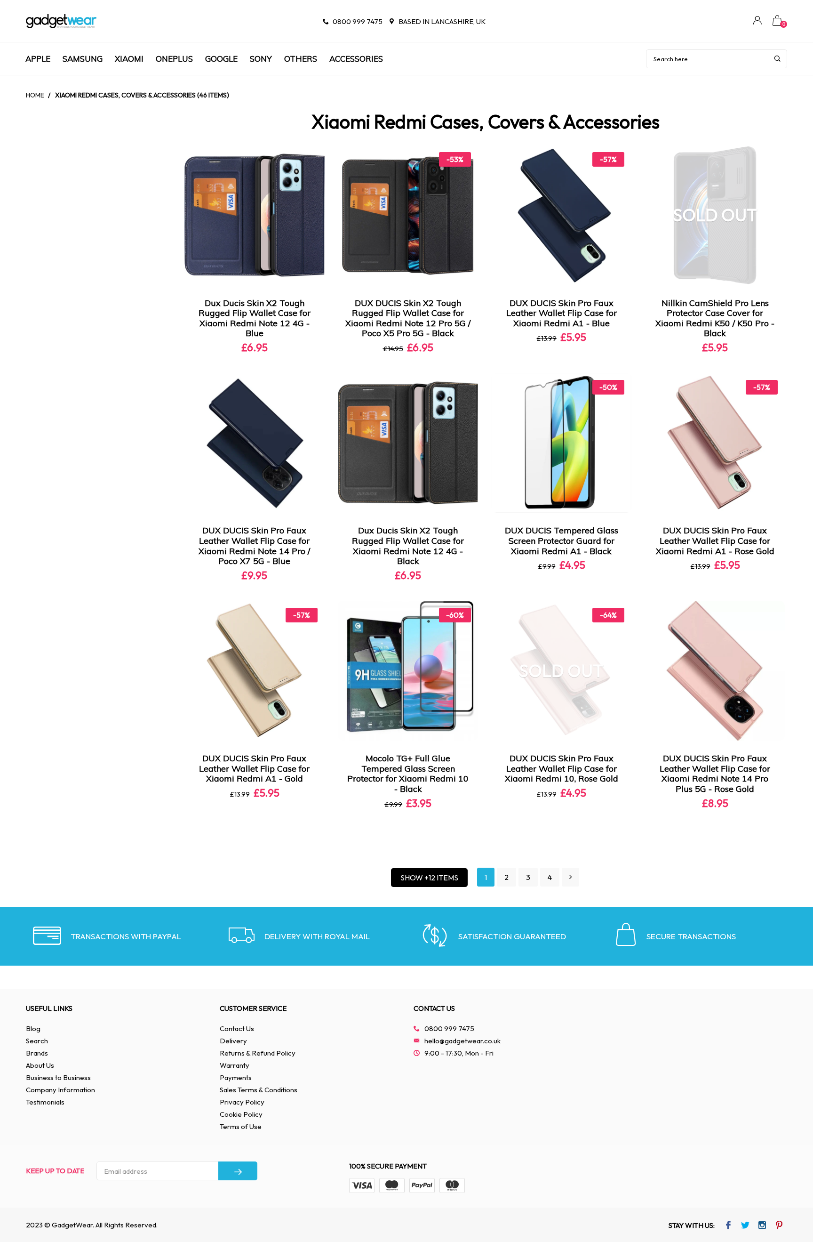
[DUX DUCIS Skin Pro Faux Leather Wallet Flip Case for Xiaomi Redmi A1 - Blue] (562, 215)
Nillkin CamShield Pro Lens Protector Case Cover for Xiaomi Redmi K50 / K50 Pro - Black (714, 318)
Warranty (234, 1065)
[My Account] (757, 21)
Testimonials (45, 1101)
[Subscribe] (237, 1170)
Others (300, 59)
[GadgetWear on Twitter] (745, 1226)
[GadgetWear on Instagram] (762, 1226)
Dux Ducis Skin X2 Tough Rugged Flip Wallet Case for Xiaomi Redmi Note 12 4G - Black (408, 545)
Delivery (233, 1040)
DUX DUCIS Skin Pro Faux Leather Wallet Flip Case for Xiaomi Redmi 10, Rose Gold (561, 768)
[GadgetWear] (61, 21)
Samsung (83, 59)
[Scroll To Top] (787, 1168)
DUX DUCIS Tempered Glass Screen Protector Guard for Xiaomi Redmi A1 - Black (561, 540)
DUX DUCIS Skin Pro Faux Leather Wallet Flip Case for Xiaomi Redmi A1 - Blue (561, 313)
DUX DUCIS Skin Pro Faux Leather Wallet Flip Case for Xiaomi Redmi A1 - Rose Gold (715, 540)
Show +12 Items (429, 877)
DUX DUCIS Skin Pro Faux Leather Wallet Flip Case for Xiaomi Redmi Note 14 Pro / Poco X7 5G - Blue (254, 545)
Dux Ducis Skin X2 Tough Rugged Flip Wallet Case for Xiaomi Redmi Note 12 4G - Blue (255, 318)
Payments (236, 1077)
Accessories (356, 59)
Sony (261, 59)
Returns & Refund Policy (257, 1052)
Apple (37, 59)
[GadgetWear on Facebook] (728, 1226)
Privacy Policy (242, 1101)
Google (221, 59)
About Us (40, 1065)
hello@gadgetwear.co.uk (462, 1040)
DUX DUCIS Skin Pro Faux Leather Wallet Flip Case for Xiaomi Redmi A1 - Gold (254, 768)
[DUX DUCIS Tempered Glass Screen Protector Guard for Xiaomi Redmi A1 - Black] (562, 443)
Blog (33, 1028)
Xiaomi (129, 59)
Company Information (60, 1089)
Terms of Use (241, 1126)
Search (37, 1040)
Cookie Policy (241, 1114)
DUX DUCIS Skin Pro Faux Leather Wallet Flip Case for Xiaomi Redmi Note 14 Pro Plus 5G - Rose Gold (715, 773)
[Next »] (570, 877)
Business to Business (58, 1077)
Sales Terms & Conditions (258, 1089)
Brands (37, 1052)
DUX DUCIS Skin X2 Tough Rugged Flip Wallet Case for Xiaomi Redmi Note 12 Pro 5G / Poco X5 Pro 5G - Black (407, 318)
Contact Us (237, 1028)
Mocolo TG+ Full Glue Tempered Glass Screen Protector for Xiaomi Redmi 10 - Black (408, 773)
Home (35, 95)
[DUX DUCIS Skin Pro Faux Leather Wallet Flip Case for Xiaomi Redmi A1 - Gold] (254, 671)
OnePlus (174, 59)
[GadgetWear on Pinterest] (779, 1226)
